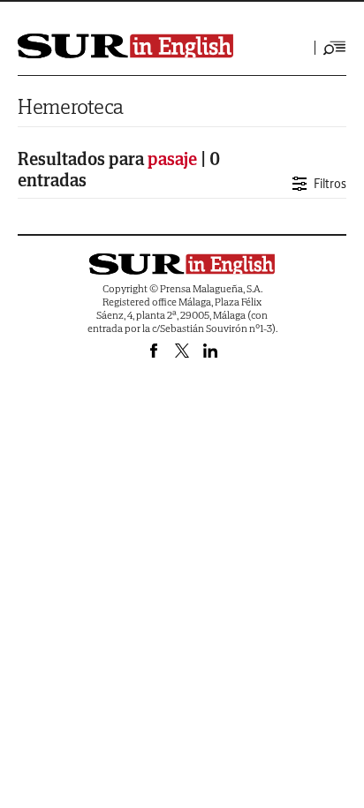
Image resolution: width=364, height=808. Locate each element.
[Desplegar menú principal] (334, 47)
